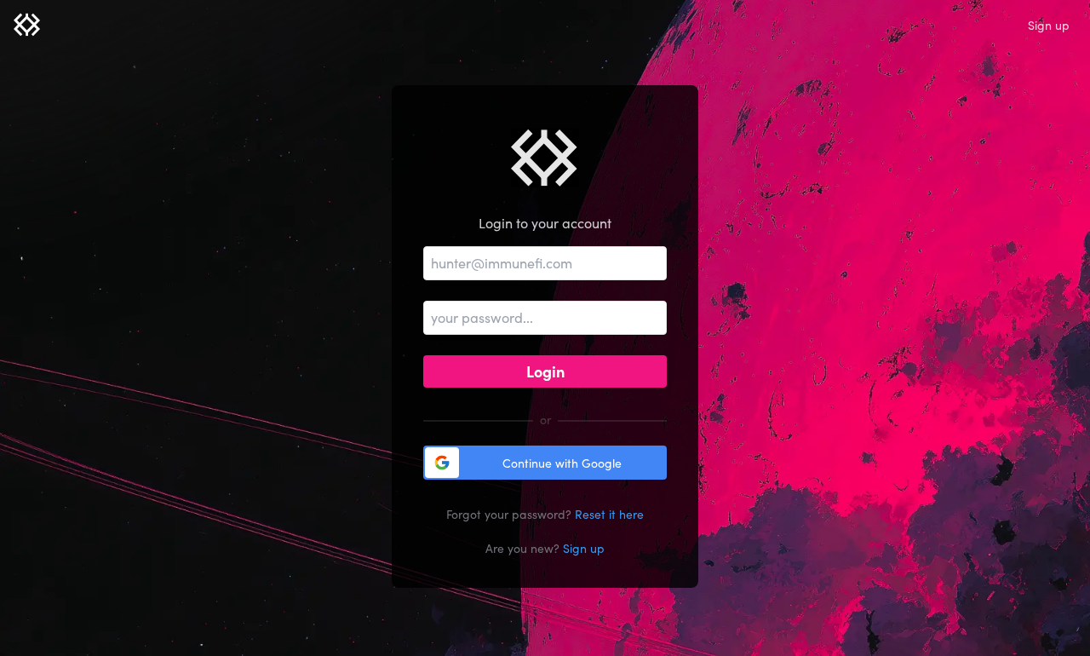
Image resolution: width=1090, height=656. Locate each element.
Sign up (1049, 24)
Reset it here (609, 513)
